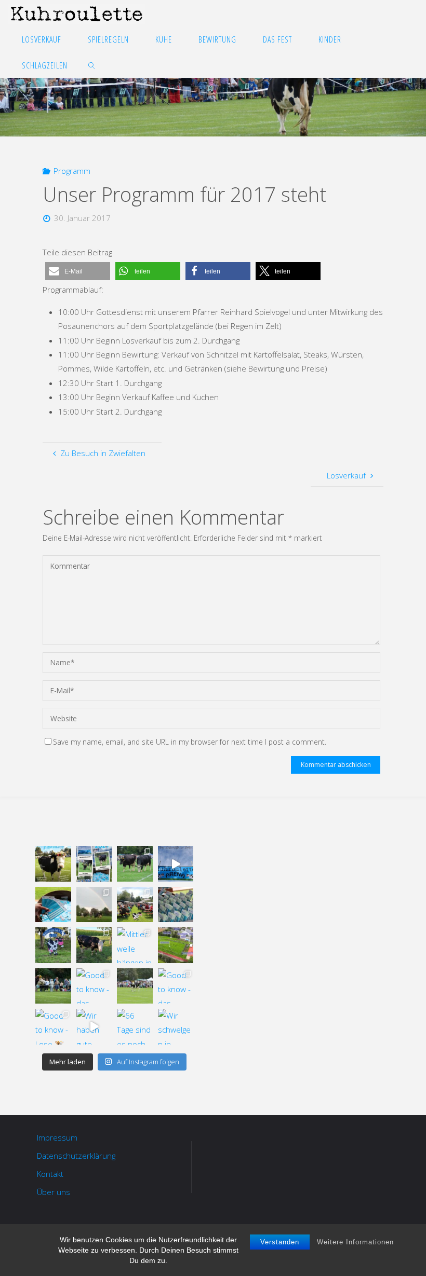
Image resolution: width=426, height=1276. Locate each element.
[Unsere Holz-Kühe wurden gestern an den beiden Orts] (53, 945)
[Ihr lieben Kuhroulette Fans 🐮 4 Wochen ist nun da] (134, 863)
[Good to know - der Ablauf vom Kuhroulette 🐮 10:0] (53, 986)
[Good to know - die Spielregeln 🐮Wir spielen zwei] (134, 986)
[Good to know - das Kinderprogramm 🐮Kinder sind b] (94, 986)
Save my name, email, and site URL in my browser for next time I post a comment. (189, 742)
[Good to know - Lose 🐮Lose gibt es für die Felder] (53, 1026)
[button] (77, 271)
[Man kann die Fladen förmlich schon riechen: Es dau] (175, 904)
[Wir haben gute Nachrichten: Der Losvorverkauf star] (94, 1026)
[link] (92, 65)
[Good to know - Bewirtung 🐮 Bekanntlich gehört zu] (134, 904)
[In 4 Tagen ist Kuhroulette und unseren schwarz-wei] (94, 904)
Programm (72, 171)
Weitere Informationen (355, 1242)
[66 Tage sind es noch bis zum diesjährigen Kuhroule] (134, 1026)
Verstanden (279, 1242)
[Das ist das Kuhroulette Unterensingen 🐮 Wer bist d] (53, 863)
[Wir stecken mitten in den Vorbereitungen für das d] (94, 863)
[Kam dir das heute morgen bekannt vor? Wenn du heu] (175, 863)
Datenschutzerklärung (76, 1155)
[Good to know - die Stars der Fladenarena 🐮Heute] (94, 945)
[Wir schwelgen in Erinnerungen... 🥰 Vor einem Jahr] (175, 1026)
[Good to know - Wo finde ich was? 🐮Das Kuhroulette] (175, 945)
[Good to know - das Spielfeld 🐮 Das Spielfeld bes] (175, 986)
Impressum (57, 1137)
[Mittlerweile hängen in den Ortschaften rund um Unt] (134, 945)
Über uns (53, 1192)
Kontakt (50, 1174)
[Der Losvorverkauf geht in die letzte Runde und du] (53, 904)
